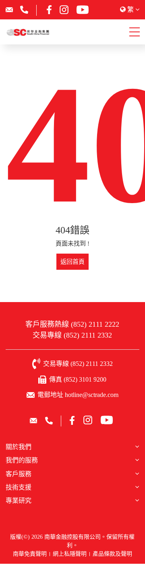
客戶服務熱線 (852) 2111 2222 (72, 324)
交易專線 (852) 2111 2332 (72, 335)
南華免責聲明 (30, 554)
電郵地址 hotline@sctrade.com (77, 394)
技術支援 (18, 487)
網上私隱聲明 (70, 554)
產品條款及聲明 (112, 554)
